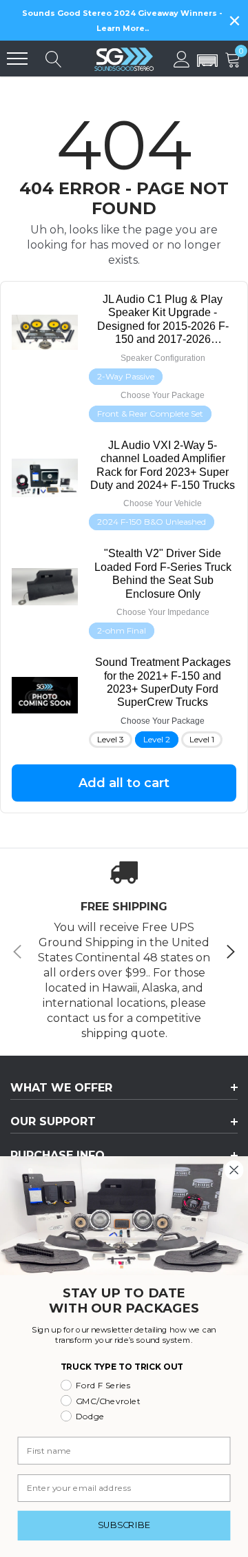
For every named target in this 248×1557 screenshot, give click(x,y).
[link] (162, 319)
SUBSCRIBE (124, 1525)
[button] (207, 61)
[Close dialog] (234, 1170)
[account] (182, 58)
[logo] (124, 58)
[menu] (17, 58)
